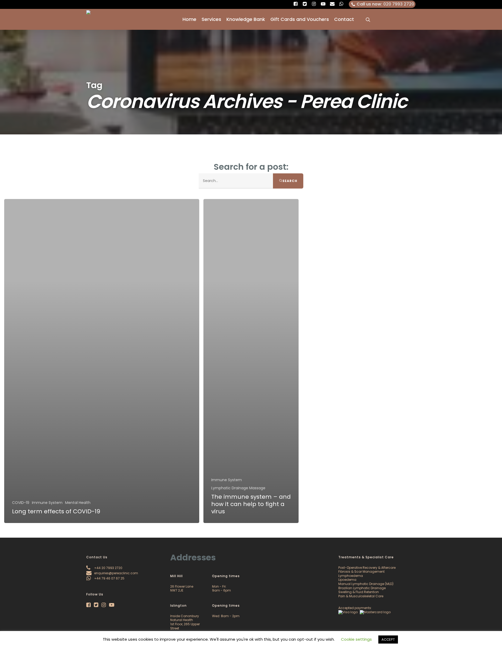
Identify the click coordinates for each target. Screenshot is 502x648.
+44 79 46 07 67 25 (108, 578)
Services (211, 19)
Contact (344, 19)
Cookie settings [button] (356, 639)
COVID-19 (20, 502)
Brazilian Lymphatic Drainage (362, 588)
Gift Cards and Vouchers (299, 19)
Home (189, 19)
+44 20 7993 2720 (107, 568)
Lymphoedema (350, 575)
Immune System (47, 502)
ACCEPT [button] (388, 639)
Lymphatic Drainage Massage (238, 488)
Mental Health (77, 502)
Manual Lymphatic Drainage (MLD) (365, 584)
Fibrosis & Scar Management (361, 571)
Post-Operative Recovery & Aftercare (367, 567)
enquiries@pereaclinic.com (115, 573)
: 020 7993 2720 (385, 4)
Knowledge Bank (245, 19)
